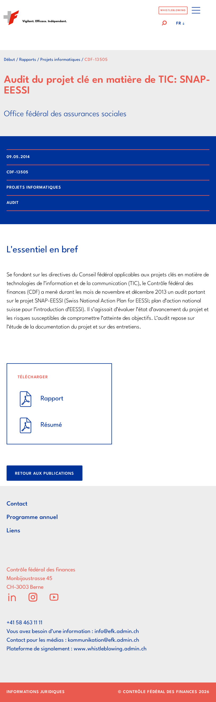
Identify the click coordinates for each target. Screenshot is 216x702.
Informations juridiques (36, 692)
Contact (17, 504)
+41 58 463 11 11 (24, 623)
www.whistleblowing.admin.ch (110, 649)
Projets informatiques (60, 60)
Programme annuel (32, 517)
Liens (13, 531)
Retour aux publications (44, 474)
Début (9, 60)
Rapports (27, 60)
